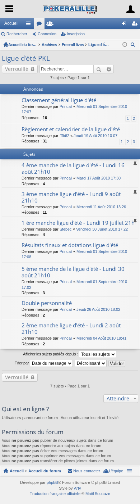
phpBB (52, 482)
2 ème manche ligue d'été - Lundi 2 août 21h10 (71, 328)
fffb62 (64, 135)
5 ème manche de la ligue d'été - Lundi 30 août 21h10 (73, 272)
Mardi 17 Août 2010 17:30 (98, 178)
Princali (66, 106)
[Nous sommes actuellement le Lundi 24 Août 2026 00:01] (124, 44)
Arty (77, 488)
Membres (51, 25)
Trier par (22, 363)
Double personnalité (47, 303)
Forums (41, 25)
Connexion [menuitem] (125, 25)
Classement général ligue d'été (59, 100)
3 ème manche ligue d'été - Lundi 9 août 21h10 (71, 197)
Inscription (76, 34)
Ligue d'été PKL (99, 44)
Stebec (66, 229)
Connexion (47, 34)
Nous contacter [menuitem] (86, 471)
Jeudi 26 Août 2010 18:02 (98, 309)
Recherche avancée (109, 69)
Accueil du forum (22, 44)
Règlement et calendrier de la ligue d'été (71, 129)
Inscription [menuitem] (136, 25)
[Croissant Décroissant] (91, 363)
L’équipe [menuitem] (116, 471)
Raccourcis (30, 25)
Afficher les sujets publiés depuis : (51, 354)
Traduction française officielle (55, 493)
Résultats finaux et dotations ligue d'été (70, 245)
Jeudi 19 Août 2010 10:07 (95, 135)
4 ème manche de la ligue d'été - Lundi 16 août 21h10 (73, 168)
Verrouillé (16, 68)
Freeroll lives (73, 44)
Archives (49, 44)
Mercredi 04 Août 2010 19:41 (101, 338)
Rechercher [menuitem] (133, 45)
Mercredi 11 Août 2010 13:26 (101, 207)
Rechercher (16, 34)
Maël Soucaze (97, 493)
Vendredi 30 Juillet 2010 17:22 (102, 229)
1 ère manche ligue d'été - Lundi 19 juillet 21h (78, 222)
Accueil (11, 23)
